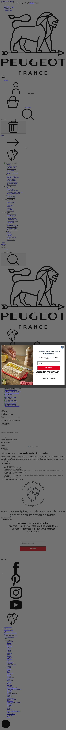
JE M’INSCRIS (48, 368)
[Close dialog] (62, 347)
